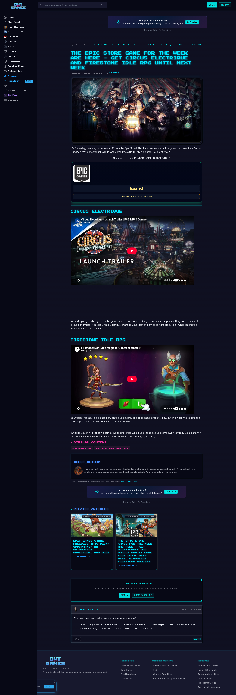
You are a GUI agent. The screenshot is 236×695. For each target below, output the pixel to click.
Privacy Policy (205, 678)
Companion (14, 61)
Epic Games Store (82, 448)
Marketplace (18, 90)
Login (212, 5)
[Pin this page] (72, 45)
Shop (11, 86)
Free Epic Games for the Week (136, 196)
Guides (155, 670)
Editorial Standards (207, 670)
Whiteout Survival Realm (164, 665)
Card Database (128, 674)
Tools (11, 56)
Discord (13, 100)
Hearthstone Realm (130, 665)
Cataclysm (126, 678)
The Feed (14, 22)
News (11, 46)
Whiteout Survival (20, 32)
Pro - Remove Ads (207, 683)
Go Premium (192, 22)
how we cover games (130, 482)
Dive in (49, 686)
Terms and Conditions (208, 674)
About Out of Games (208, 665)
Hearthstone (16, 27)
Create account (143, 595)
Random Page (16, 66)
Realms (12, 41)
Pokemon (13, 37)
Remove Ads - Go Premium (157, 30)
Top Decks (126, 670)
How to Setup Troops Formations (168, 678)
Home (11, 17)
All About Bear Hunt (162, 674)
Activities (15, 71)
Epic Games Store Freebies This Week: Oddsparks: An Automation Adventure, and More (91, 547)
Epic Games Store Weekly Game (112, 448)
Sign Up (225, 5)
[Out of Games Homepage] (55, 661)
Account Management (209, 687)
